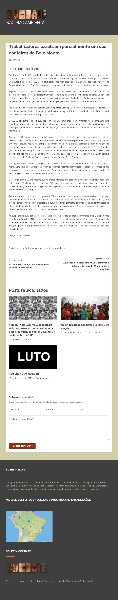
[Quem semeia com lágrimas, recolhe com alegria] (85, 308)
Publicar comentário (22, 445)
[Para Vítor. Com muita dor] (33, 357)
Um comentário (95, 332)
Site (81, 409)
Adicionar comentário (22, 418)
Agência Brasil (32, 68)
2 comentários (42, 378)
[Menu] (111, 17)
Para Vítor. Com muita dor (24, 373)
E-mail (49, 409)
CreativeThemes (56, 595)
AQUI (92, 581)
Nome (15, 409)
